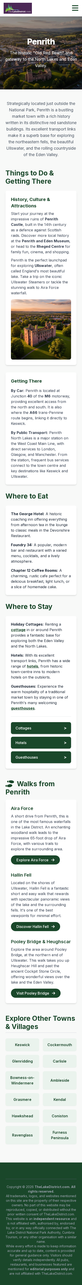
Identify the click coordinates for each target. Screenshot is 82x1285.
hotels (32, 666)
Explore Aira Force (32, 860)
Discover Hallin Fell (33, 926)
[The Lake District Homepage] (18, 8)
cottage (18, 629)
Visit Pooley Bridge (33, 993)
